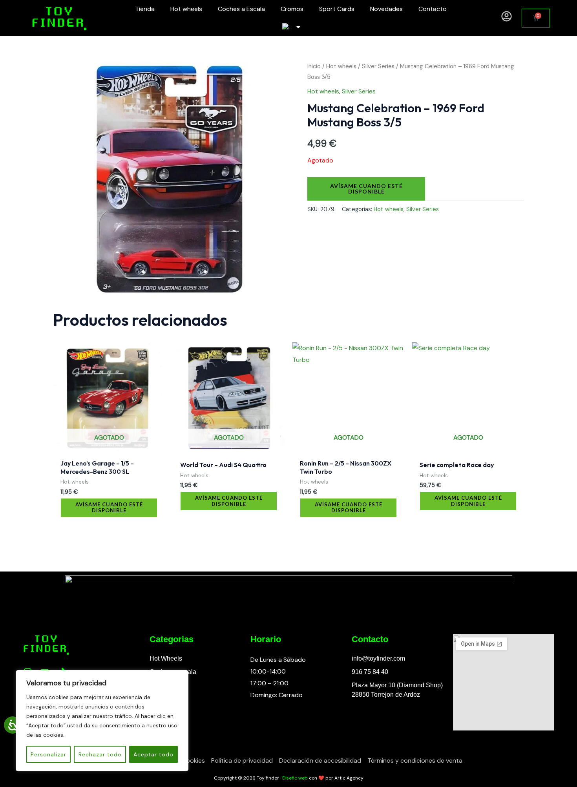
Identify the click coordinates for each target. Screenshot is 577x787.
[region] (102, 720)
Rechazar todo (100, 754)
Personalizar (48, 754)
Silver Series (378, 66)
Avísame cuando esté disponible (366, 189)
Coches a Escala (241, 9)
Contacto (432, 9)
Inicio (314, 66)
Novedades (386, 9)
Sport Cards (336, 9)
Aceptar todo (153, 754)
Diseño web (295, 778)
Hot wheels (186, 9)
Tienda (145, 9)
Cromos (292, 9)
